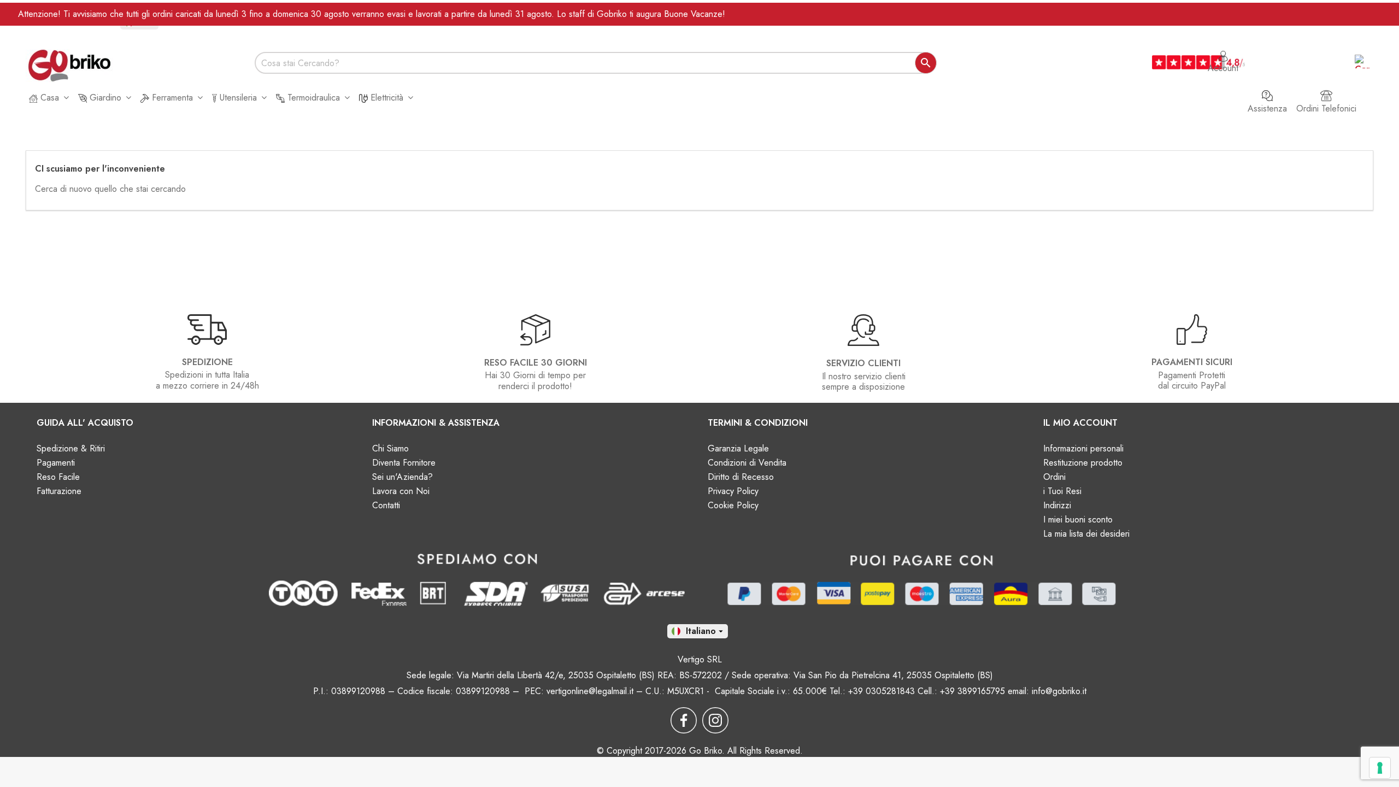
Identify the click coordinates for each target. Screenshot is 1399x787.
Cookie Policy (733, 505)
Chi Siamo (390, 448)
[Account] (1223, 50)
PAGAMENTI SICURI (1191, 362)
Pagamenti (56, 462)
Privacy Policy (733, 491)
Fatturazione (59, 491)
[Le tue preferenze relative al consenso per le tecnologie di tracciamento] (1379, 767)
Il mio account (1080, 422)
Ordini (1054, 477)
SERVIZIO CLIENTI (863, 363)
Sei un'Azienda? (402, 477)
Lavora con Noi (401, 491)
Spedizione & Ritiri (71, 448)
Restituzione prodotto (1082, 462)
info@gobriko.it (1059, 691)
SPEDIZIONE (207, 362)
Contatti (386, 505)
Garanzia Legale (738, 448)
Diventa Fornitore (404, 462)
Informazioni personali (1083, 448)
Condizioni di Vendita (747, 462)
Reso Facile (58, 477)
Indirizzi (1057, 505)
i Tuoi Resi (1062, 491)
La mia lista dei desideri (1086, 533)
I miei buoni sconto (1078, 519)
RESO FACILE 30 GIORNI (535, 362)
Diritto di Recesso (741, 477)
